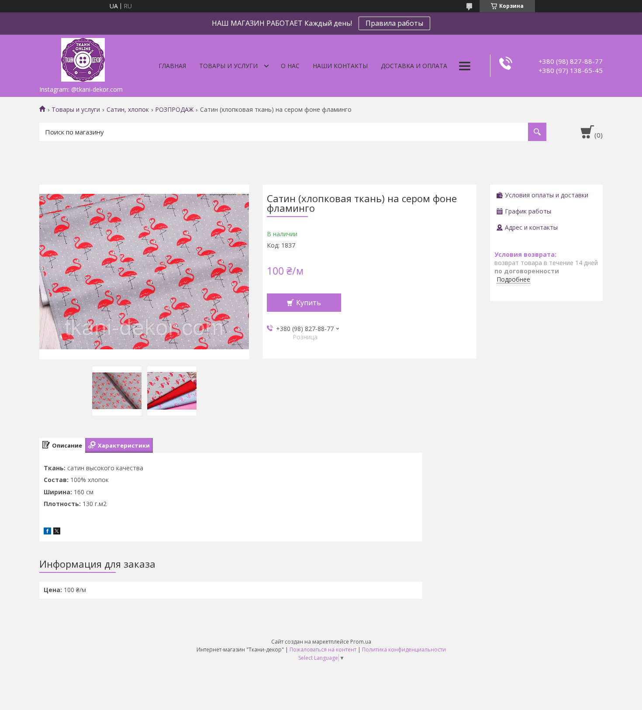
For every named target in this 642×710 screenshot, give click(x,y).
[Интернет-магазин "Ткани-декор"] (83, 58)
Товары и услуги (228, 66)
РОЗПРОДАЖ (174, 110)
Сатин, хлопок (128, 110)
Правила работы (394, 23)
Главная (172, 66)
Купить (308, 302)
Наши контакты (340, 66)
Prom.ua (360, 641)
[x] (56, 532)
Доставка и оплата (414, 66)
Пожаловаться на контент (323, 649)
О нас (290, 66)
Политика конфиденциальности (404, 649)
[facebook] (47, 532)
